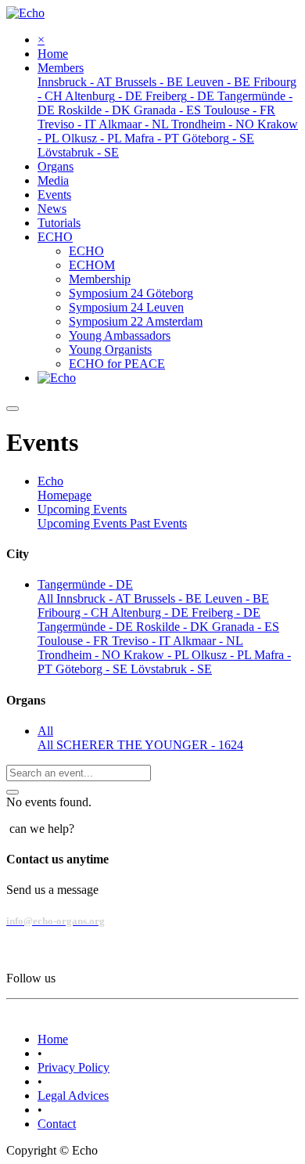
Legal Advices (73, 1095)
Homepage (65, 495)
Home (53, 1039)
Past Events (158, 523)
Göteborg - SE (93, 669)
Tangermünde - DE (87, 626)
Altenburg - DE (151, 612)
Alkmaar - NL (208, 640)
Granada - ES (245, 626)
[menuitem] (53, 53)
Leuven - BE (237, 598)
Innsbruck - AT (95, 598)
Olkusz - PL (223, 654)
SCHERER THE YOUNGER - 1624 (149, 744)
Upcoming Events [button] (82, 509)
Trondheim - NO (81, 654)
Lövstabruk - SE (171, 669)
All (47, 598)
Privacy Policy (73, 1067)
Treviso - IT (142, 640)
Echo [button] (50, 481)
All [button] (45, 730)
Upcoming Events (84, 523)
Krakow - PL (158, 654)
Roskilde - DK (174, 626)
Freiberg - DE (226, 612)
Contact (57, 1123)
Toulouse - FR (75, 640)
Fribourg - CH (74, 612)
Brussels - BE (169, 598)
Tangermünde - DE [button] (85, 584)
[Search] (12, 792)
